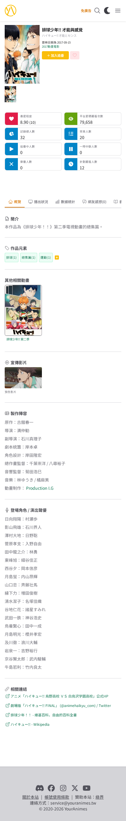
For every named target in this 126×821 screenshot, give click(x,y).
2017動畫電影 (50, 46)
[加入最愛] (74, 55)
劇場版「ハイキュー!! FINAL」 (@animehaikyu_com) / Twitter (61, 705)
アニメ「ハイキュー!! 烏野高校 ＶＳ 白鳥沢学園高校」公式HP (59, 695)
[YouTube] (86, 788)
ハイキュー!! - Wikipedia (30, 724)
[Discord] (39, 788)
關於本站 (30, 797)
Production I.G (40, 488)
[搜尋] (97, 10)
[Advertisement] (63, 182)
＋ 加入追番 (55, 55)
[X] (74, 788)
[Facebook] (51, 788)
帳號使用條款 (57, 797)
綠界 (100, 797)
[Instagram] (63, 788)
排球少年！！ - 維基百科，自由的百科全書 (44, 714)
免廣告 (86, 10)
